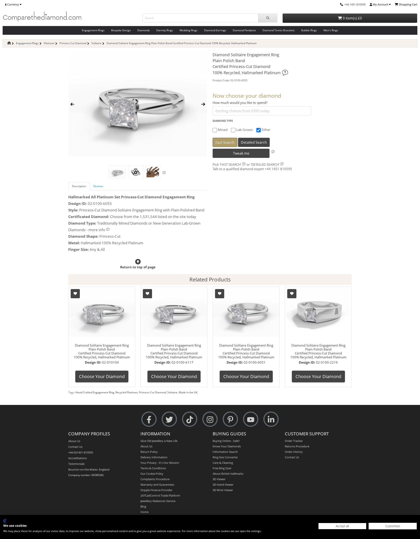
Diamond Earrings (215, 30)
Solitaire (96, 43)
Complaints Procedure (155, 479)
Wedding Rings (189, 30)
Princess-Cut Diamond (152, 392)
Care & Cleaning (223, 463)
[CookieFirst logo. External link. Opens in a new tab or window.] (5, 521)
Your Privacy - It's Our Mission (159, 463)
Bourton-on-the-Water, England (88, 469)
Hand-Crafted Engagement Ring (94, 392)
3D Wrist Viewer (223, 490)
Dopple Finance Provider (156, 490)
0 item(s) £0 (352, 18)
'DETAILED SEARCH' (265, 164)
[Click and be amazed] (135, 172)
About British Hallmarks (228, 474)
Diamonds (143, 30)
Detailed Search (254, 142)
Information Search (225, 452)
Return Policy (149, 452)
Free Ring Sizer (222, 468)
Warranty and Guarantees (157, 485)
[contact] (341, 4)
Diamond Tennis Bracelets (278, 30)
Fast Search (224, 142)
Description (79, 186)
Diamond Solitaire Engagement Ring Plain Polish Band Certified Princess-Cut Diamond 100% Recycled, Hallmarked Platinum (182, 43)
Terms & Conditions (153, 468)
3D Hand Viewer (223, 485)
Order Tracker (294, 441)
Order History (294, 452)
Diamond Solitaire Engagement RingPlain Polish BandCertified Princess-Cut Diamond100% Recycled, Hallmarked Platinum (102, 351)
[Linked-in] (271, 419)
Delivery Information (153, 457)
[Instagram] (210, 419)
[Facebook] (149, 419)
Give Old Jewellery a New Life (158, 441)
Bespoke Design (121, 30)
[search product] (267, 18)
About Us (74, 441)
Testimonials (76, 464)
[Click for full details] (285, 72)
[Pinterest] (230, 419)
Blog (143, 506)
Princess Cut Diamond (73, 43)
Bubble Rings (309, 30)
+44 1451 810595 (355, 4)
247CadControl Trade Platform (160, 495)
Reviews (98, 186)
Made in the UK (188, 392)
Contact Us (75, 447)
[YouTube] (250, 419)
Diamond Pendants (244, 30)
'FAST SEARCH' (230, 164)
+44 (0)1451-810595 (80, 452)
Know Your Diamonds (227, 446)
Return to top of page (138, 267)
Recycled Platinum (127, 392)
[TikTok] (189, 419)
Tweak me (241, 153)
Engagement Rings (93, 30)
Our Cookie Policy (151, 474)
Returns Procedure (297, 446)
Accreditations (77, 458)
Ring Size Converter (225, 457)
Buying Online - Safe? (226, 441)
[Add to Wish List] (75, 293)
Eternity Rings (164, 30)
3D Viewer (219, 479)
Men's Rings (331, 30)
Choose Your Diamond (102, 376)
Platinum (49, 43)
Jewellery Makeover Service (157, 501)
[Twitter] (169, 419)
